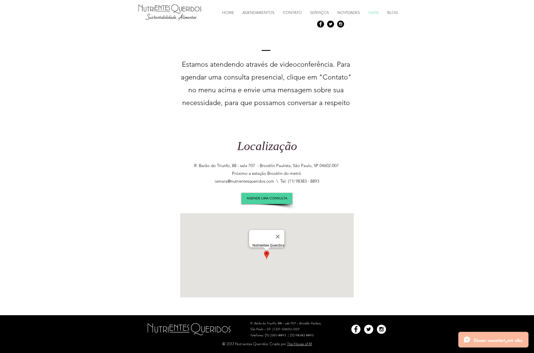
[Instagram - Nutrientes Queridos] (340, 24)
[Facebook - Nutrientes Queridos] (320, 24)
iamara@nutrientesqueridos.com (244, 181)
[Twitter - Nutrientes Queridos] (330, 24)
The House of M (299, 344)
